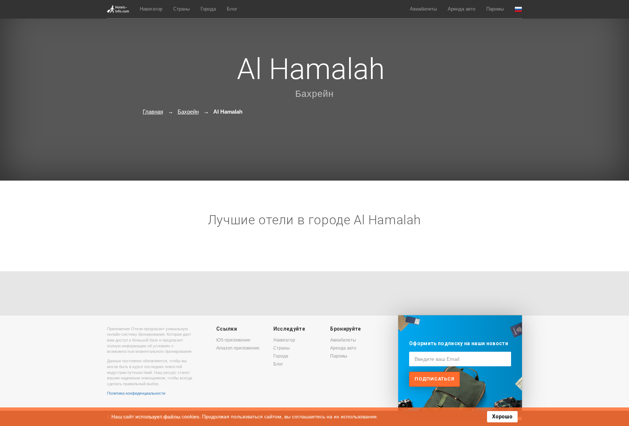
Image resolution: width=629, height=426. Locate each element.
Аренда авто (461, 9)
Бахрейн (314, 93)
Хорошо (502, 416)
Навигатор (151, 9)
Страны (181, 9)
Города (208, 9)
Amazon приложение (238, 348)
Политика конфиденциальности (136, 393)
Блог (232, 9)
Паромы (495, 9)
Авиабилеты (423, 9)
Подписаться (434, 379)
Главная (153, 112)
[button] (518, 9)
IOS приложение (233, 340)
